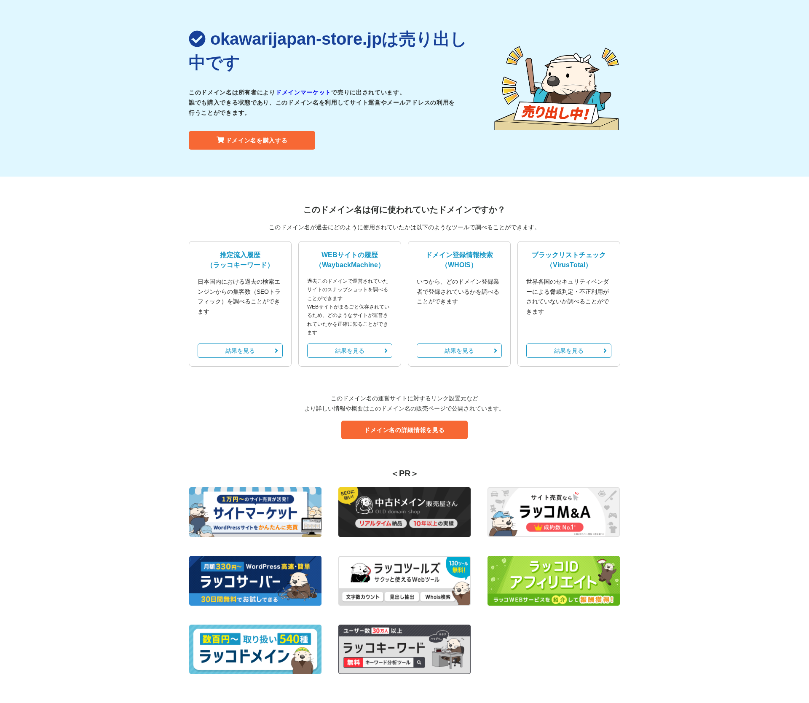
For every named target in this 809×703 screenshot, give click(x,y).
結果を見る (240, 350)
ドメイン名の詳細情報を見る (404, 430)
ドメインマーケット (303, 92)
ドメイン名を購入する (257, 140)
